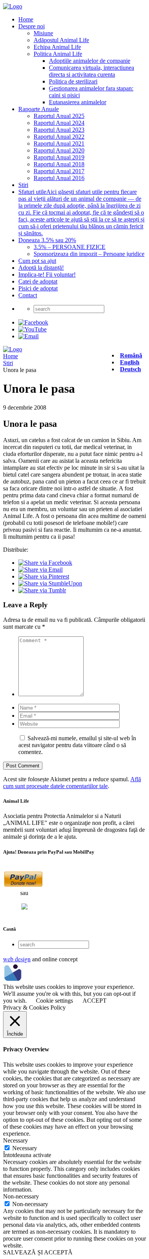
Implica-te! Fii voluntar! (47, 274)
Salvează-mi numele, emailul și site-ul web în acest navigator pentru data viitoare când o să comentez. (77, 745)
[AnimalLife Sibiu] (12, 6)
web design (17, 959)
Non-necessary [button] (21, 1196)
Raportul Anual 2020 (59, 150)
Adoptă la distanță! (41, 267)
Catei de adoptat (37, 281)
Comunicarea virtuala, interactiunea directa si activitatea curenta (91, 71)
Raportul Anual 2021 (59, 143)
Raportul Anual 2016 (59, 178)
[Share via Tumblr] (42, 590)
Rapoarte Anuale (38, 109)
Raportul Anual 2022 (59, 136)
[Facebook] (33, 322)
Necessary (24, 1148)
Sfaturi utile (81, 212)
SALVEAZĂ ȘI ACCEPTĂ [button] (38, 1252)
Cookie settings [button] (54, 1000)
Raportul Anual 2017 (59, 171)
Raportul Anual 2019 (59, 157)
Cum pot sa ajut (37, 260)
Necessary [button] (15, 1140)
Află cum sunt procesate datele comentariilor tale (72, 782)
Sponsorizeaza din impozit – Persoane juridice (89, 254)
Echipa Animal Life (57, 47)
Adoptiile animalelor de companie (89, 60)
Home (25, 19)
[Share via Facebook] (45, 562)
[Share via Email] (40, 569)
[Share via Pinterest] (43, 576)
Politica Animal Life (58, 54)
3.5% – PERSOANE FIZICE (69, 247)
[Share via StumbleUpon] (50, 583)
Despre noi (31, 26)
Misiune (43, 33)
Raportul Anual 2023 (59, 129)
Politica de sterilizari (73, 81)
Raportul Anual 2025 (59, 116)
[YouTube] (32, 329)
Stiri (23, 185)
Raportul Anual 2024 (59, 123)
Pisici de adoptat (38, 288)
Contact (27, 295)
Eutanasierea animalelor (77, 102)
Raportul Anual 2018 (59, 164)
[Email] (28, 336)
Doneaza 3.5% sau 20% (47, 240)
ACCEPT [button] (95, 1000)
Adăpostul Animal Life (61, 40)
